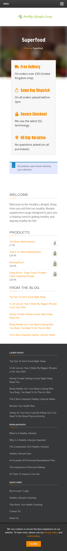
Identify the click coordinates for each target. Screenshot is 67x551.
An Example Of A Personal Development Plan (32, 460)
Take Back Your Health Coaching (25, 504)
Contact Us (15, 511)
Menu (6, 4)
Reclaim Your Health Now (22, 406)
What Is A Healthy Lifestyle (22, 433)
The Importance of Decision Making (27, 467)
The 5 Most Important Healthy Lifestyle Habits (32, 335)
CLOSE (33, 544)
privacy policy (51, 532)
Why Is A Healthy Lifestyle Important (27, 440)
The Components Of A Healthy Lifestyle (29, 446)
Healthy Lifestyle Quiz (20, 453)
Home (27, 48)
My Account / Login (19, 491)
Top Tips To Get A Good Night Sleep (27, 297)
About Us (14, 518)
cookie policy (33, 536)
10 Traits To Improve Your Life (24, 474)
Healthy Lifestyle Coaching (22, 498)
